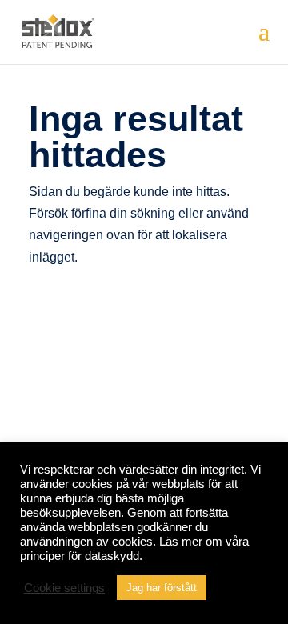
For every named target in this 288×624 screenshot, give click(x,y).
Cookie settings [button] (64, 588)
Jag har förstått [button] (161, 588)
